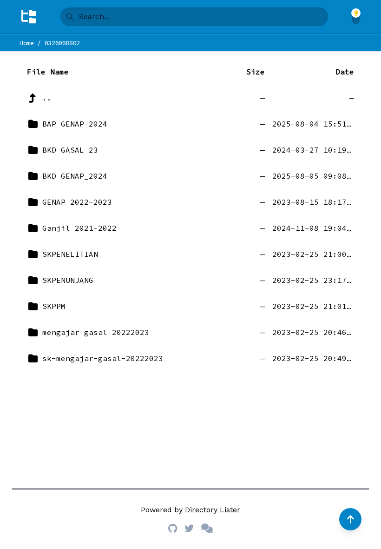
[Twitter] (189, 528)
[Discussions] (207, 528)
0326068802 (62, 43)
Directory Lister (212, 509)
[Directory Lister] (29, 16)
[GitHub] (172, 528)
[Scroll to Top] (350, 519)
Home (27, 43)
